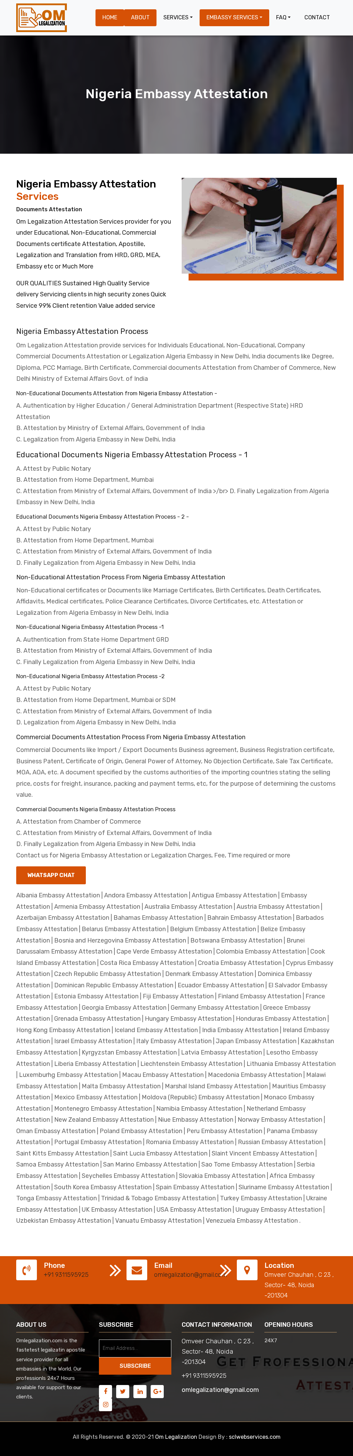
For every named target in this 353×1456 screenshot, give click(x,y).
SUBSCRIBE (135, 1366)
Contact (317, 17)
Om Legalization (176, 1437)
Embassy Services (232, 17)
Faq (281, 17)
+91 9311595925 (66, 1275)
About (140, 17)
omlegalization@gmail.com (190, 1275)
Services (176, 17)
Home (109, 17)
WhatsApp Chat (51, 875)
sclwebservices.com (255, 1437)
